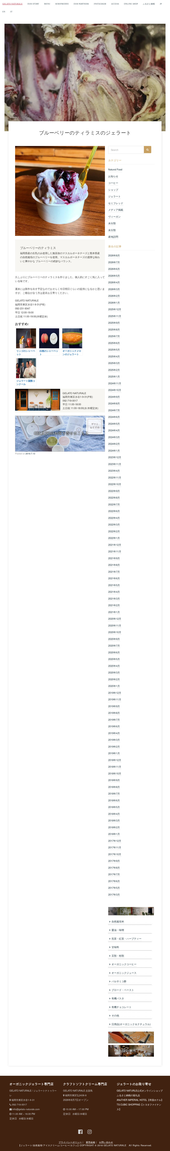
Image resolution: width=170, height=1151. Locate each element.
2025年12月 (114, 309)
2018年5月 (114, 807)
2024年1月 (114, 450)
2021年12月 (114, 544)
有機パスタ (118, 998)
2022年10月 (114, 484)
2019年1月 (114, 753)
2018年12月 (114, 760)
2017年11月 (114, 847)
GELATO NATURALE (12, 4)
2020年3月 (114, 672)
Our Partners (81, 4)
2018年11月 (114, 766)
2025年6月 (114, 343)
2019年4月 (114, 733)
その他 (115, 1015)
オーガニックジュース (124, 972)
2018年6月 (114, 800)
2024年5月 (114, 423)
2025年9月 (114, 322)
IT (11, 12)
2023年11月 (114, 464)
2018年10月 (114, 773)
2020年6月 (114, 652)
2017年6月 (114, 881)
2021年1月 (114, 612)
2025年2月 (114, 370)
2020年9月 (114, 639)
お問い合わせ (106, 1142)
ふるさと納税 (149, 4)
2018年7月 (114, 793)
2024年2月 (114, 443)
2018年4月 (114, 813)
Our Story (33, 4)
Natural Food (115, 169)
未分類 (112, 223)
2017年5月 (114, 887)
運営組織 (90, 1142)
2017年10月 (114, 854)
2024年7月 (114, 410)
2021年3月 (114, 598)
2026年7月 (114, 262)
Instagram (100, 4)
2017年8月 (114, 867)
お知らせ (113, 176)
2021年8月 (114, 565)
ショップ (113, 189)
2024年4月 (114, 430)
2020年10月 (114, 632)
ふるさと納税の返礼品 (128, 1095)
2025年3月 (114, 363)
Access (115, 4)
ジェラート (114, 196)
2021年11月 (114, 551)
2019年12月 (114, 692)
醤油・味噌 (118, 930)
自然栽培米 (118, 921)
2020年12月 (114, 618)
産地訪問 (113, 236)
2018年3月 (114, 820)
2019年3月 (114, 739)
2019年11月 (114, 699)
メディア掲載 (115, 209)
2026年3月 (114, 289)
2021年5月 (114, 585)
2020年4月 (114, 666)
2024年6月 (114, 417)
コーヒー (113, 183)
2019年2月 (114, 746)
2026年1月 (114, 302)
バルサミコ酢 (119, 981)
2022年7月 (114, 504)
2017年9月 (114, 861)
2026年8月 (114, 255)
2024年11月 (114, 383)
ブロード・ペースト (123, 990)
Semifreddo (62, 4)
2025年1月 (114, 376)
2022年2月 (114, 531)
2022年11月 (114, 477)
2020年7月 (114, 645)
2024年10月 (114, 390)
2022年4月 (114, 518)
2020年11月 (114, 625)
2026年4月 (114, 282)
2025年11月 (114, 316)
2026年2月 (114, 295)
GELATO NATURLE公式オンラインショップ (140, 1090)
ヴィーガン (114, 216)
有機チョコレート (121, 1007)
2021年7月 (114, 571)
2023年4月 (114, 470)
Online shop (131, 4)
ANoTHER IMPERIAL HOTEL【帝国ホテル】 (140, 1100)
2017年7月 (114, 874)
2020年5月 (114, 659)
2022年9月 (114, 491)
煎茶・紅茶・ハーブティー (126, 938)
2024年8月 (114, 403)
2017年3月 (114, 894)
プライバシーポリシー (70, 1142)
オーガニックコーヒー (124, 964)
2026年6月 (114, 269)
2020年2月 (114, 679)
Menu (47, 4)
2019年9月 (114, 706)
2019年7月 (114, 719)
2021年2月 (114, 605)
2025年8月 (114, 329)
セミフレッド (115, 203)
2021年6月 (114, 578)
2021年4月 (114, 591)
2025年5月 (114, 349)
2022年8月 (114, 497)
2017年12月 (114, 840)
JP (161, 4)
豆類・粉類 (118, 955)
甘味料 (115, 947)
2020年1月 (114, 686)
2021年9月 (114, 558)
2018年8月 (114, 787)
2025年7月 (114, 336)
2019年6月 (114, 726)
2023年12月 (114, 457)
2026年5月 (114, 275)
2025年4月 (114, 356)
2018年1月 (114, 834)
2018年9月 (114, 780)
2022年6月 (114, 511)
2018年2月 (114, 827)
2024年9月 (114, 396)
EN (3, 12)
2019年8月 (114, 713)
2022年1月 (114, 538)
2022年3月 (114, 524)
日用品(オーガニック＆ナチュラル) (131, 1024)
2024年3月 (114, 437)
